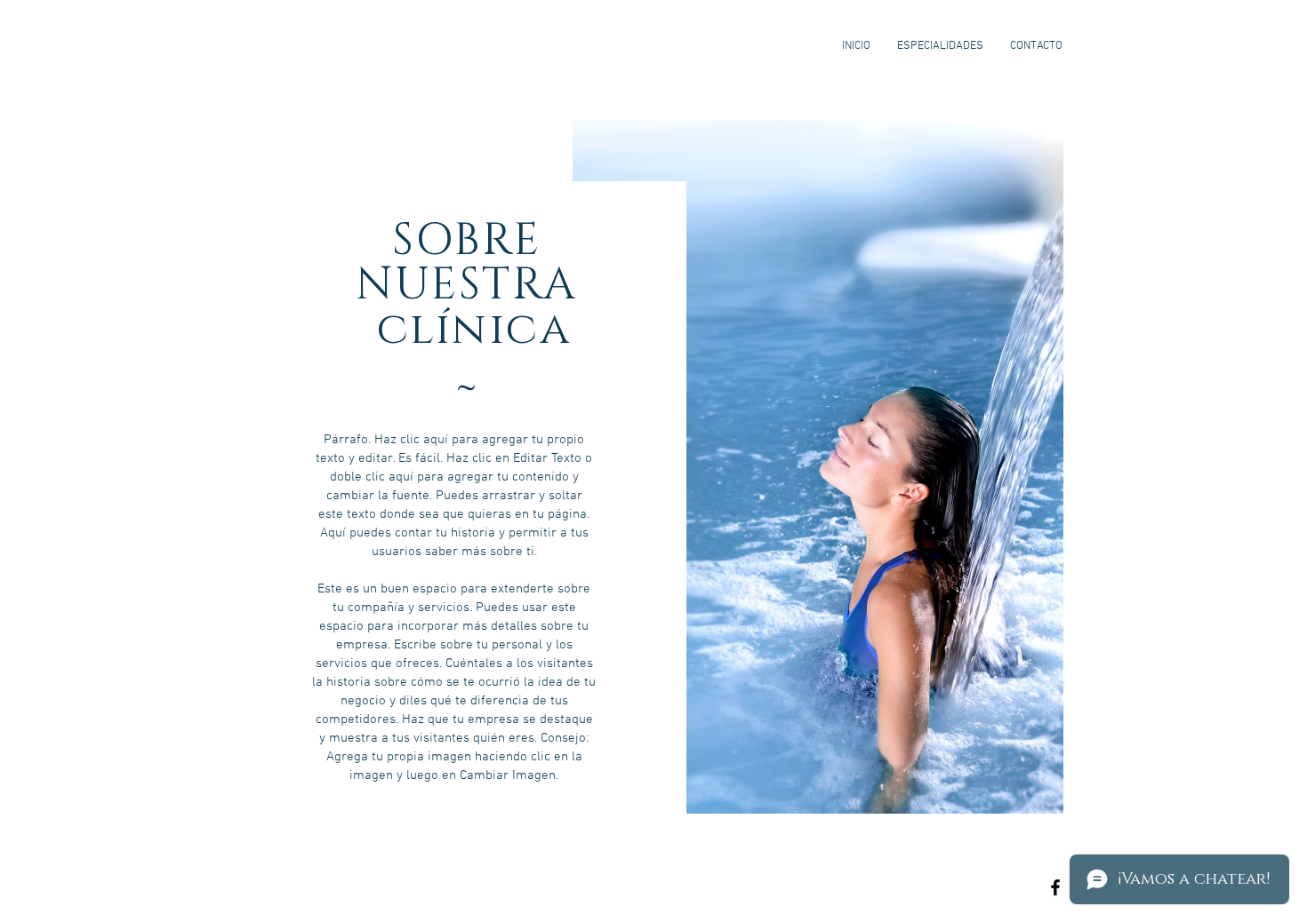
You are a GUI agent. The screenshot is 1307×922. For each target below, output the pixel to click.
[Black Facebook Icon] (1055, 887)
